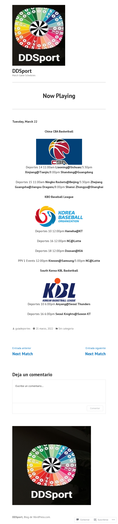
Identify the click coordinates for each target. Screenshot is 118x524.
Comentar (95, 408)
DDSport (22, 70)
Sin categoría (66, 328)
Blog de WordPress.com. (37, 517)
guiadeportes (22, 328)
